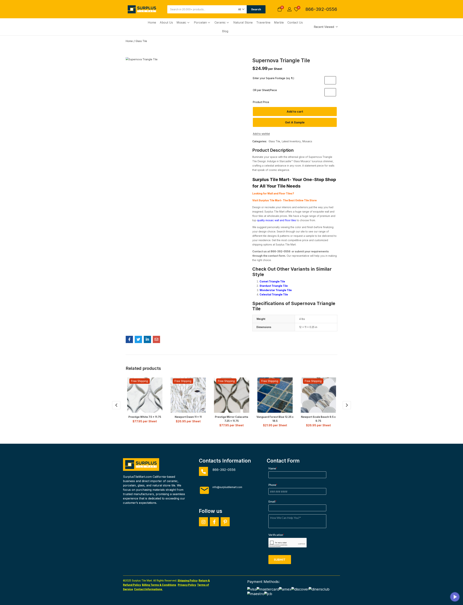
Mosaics (307, 141)
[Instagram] (203, 521)
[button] (241, 9)
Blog (225, 31)
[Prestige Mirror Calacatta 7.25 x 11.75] (231, 395)
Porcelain (201, 22)
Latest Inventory (291, 141)
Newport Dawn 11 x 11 (188, 416)
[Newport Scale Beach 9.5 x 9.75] (318, 395)
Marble (279, 22)
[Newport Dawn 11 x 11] (188, 395)
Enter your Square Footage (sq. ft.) (273, 78)
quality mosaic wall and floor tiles (276, 220)
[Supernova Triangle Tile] (129, 339)
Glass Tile (141, 41)
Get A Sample (295, 122)
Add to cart (295, 111)
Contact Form (283, 461)
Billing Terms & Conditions (159, 584)
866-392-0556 (321, 9)
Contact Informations (148, 589)
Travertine (263, 22)
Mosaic (182, 22)
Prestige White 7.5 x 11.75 (144, 416)
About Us (166, 22)
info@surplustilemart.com (227, 487)
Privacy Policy (187, 584)
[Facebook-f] (214, 521)
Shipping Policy (187, 580)
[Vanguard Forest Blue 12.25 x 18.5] (275, 395)
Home (152, 22)
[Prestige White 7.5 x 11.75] (144, 395)
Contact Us (295, 22)
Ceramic (220, 22)
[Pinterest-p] (225, 521)
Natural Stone (243, 22)
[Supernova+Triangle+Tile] (138, 339)
